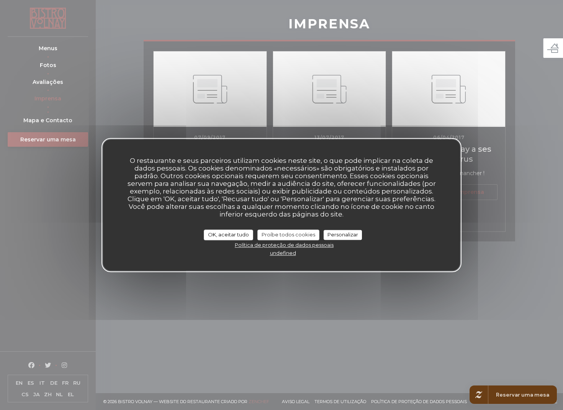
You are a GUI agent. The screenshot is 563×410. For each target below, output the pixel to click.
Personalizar (342, 234)
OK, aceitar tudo (228, 234)
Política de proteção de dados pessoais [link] (284, 245)
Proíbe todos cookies (288, 234)
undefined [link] (283, 253)
